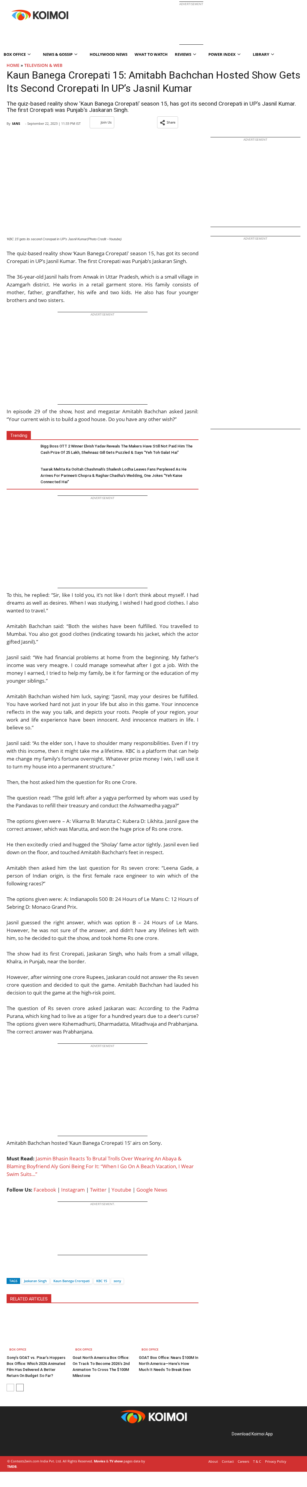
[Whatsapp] (31, 1270)
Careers (243, 1461)
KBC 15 (101, 1281)
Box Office (17, 1349)
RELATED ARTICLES (29, 1299)
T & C (257, 1461)
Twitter (98, 1189)
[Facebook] (11, 1270)
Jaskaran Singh (35, 1281)
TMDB (11, 1466)
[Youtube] (49, 1441)
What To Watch (151, 54)
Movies (99, 1461)
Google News (151, 1189)
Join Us (106, 122)
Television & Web (43, 65)
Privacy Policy (275, 1461)
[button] (167, 122)
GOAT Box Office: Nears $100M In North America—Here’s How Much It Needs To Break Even (168, 1363)
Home (13, 65)
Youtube (121, 1189)
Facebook (45, 1189)
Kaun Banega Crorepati (71, 1281)
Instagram (73, 1189)
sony (117, 1281)
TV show (116, 1461)
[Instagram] (24, 1441)
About (213, 1461)
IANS (16, 123)
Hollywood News (108, 54)
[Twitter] (21, 1270)
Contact (228, 1461)
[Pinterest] (32, 1441)
